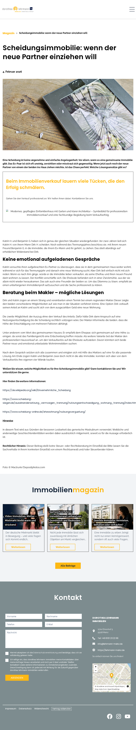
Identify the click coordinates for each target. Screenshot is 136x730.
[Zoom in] (96, 667)
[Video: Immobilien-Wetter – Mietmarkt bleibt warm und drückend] (23, 506)
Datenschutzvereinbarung (45, 652)
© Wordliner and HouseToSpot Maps (109, 686)
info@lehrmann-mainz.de (110, 643)
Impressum (10, 708)
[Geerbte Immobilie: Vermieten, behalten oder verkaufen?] (112, 506)
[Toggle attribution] (127, 686)
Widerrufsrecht (41, 708)
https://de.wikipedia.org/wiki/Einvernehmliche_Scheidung (37, 390)
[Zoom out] (96, 670)
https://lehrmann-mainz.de (111, 650)
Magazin (8, 33)
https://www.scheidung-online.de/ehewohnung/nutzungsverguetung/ (44, 411)
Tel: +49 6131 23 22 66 (108, 638)
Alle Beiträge (68, 565)
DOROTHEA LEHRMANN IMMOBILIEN (105, 619)
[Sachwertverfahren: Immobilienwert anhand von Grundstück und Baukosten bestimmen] (68, 506)
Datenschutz (25, 708)
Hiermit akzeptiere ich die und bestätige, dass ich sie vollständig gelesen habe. (46, 653)
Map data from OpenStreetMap (107, 689)
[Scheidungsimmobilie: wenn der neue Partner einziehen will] (68, 80)
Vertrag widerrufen (61, 708)
